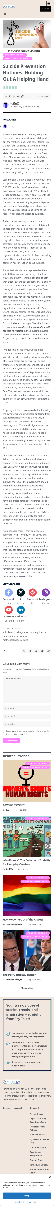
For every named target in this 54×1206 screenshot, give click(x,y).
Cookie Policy (20, 1202)
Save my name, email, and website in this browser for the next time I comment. (27, 732)
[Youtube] (9, 614)
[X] (20, 596)
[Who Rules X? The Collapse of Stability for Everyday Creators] (27, 836)
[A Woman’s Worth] (27, 781)
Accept (27, 1195)
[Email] (42, 651)
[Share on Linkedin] (14, 96)
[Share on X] (9, 96)
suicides (24, 639)
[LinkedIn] (20, 614)
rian (8, 810)
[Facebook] (9, 596)
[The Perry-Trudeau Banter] (27, 951)
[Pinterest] (32, 596)
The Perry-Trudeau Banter (19, 975)
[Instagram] (45, 596)
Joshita (9, 869)
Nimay (15, 103)
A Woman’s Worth (14, 805)
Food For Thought (15, 55)
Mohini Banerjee (14, 979)
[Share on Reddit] (18, 96)
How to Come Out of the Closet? (23, 919)
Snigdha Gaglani (14, 924)
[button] (49, 1177)
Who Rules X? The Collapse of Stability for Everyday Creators (27, 862)
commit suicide (28, 187)
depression (28, 632)
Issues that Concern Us (17, 58)
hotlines (12, 636)
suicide (16, 639)
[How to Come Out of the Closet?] (27, 895)
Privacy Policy (32, 1202)
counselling (16, 632)
